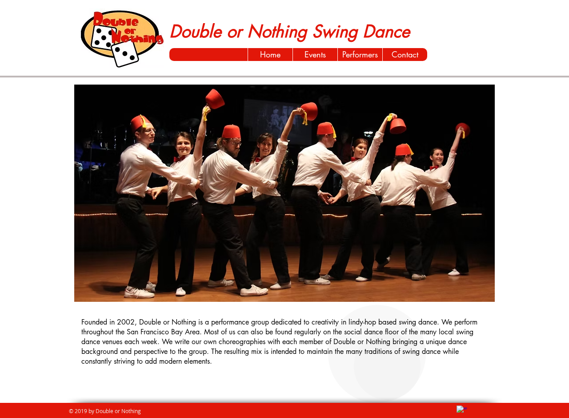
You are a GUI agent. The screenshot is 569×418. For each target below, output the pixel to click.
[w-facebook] (462, 411)
